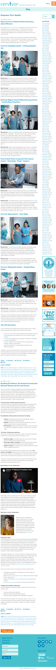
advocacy (6, 367)
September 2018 (46, 177)
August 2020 (45, 143)
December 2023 (46, 76)
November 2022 (46, 98)
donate (27, 579)
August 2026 (45, 23)
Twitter (18, 360)
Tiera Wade (29, 376)
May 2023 (44, 88)
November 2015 (46, 220)
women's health (30, 624)
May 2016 (44, 211)
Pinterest (27, 360)
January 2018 (45, 191)
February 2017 (45, 204)
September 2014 (46, 240)
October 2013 (45, 252)
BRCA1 (5, 616)
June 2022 (44, 106)
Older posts (7, 631)
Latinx (8, 376)
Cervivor (10, 3)
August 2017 (45, 197)
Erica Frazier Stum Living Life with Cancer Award (16, 374)
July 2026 (44, 25)
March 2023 (45, 91)
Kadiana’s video (10, 575)
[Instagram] (43, 645)
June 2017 (44, 199)
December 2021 (46, 116)
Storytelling (18, 623)
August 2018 (45, 179)
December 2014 (46, 235)
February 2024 (45, 73)
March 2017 (45, 202)
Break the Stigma (12, 616)
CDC (23, 618)
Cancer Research (8, 618)
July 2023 (44, 85)
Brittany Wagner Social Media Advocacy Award (20, 367)
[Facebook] (39, 641)
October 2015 (45, 222)
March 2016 (45, 214)
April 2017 (44, 201)
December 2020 (46, 136)
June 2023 (44, 86)
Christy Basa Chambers (31, 371)
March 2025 (45, 52)
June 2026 (44, 27)
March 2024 (45, 71)
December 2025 (46, 37)
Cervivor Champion (24, 369)
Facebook (10, 360)
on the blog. (29, 532)
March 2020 (45, 151)
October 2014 (45, 239)
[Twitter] (43, 641)
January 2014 (45, 247)
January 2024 (45, 75)
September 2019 (46, 159)
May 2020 (44, 148)
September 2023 (46, 81)
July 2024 (44, 65)
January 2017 (45, 206)
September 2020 (46, 141)
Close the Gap (14, 372)
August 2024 (45, 63)
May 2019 (44, 164)
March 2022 (45, 111)
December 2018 (46, 172)
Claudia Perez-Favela (6, 372)
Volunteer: (6, 338)
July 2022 (44, 105)
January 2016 (45, 217)
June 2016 (44, 209)
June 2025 (44, 47)
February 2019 (45, 169)
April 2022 (44, 110)
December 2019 (46, 154)
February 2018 (45, 189)
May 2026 (44, 28)
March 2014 (45, 244)
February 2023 (45, 93)
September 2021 (46, 121)
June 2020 (44, 146)
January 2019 (45, 171)
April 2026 (44, 30)
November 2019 (46, 156)
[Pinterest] (50, 641)
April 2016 (44, 212)
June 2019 (44, 163)
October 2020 (45, 139)
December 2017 (46, 192)
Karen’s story (20, 575)
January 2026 (45, 35)
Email (4, 362)
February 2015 (45, 232)
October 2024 (45, 60)
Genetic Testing (20, 621)
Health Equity (4, 376)
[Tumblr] (39, 645)
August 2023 (45, 83)
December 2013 (46, 249)
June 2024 (44, 67)
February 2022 (45, 113)
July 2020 (44, 144)
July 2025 (44, 45)
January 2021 (45, 134)
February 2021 (45, 133)
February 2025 (45, 53)
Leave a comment (6, 365)
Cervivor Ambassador (14, 369)
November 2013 (46, 250)
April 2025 (44, 50)
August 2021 (45, 123)
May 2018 (44, 184)
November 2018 (46, 174)
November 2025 (46, 38)
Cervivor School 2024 (12, 27)
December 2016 (46, 207)
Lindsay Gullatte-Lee (15, 376)
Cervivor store (17, 579)
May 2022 (44, 108)
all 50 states (16, 554)
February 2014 (45, 245)
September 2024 (46, 62)
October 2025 (45, 40)
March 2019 (45, 168)
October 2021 (45, 120)
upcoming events (10, 582)
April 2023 (44, 90)
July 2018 (44, 181)
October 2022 (45, 100)
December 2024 (46, 57)
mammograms (7, 623)
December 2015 (46, 219)
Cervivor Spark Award (11, 371)
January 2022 (45, 115)
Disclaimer (34, 668)
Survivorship (23, 376)
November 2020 (46, 138)
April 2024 (44, 70)
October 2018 (45, 176)
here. (6, 509)
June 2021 (44, 126)
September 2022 (46, 101)
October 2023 (45, 80)
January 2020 (45, 153)
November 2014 (46, 237)
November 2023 (46, 78)
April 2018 (44, 186)
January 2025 (45, 55)
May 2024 (44, 68)
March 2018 (45, 187)
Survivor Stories (26, 623)
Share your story (31, 599)
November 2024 (46, 58)
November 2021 (46, 118)
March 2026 (45, 32)
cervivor (6, 369)
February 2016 (45, 216)
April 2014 (44, 242)
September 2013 (46, 254)
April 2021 (44, 129)
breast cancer (20, 616)
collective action (29, 619)
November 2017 (46, 194)
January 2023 (45, 95)
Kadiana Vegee (28, 621)
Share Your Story (8, 333)
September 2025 (46, 42)
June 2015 (44, 229)
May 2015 (44, 230)
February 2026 (45, 33)
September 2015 (46, 224)
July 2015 (44, 227)
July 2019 (44, 161)
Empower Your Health (24, 372)
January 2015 (45, 234)
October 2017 (45, 196)
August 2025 (45, 43)
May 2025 (44, 48)
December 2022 (46, 96)
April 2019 (44, 166)
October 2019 (45, 158)
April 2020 (44, 149)
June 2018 (44, 182)
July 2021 (44, 124)
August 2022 (45, 103)
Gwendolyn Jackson (33, 374)
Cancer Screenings (17, 618)
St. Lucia (14, 623)
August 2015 (45, 225)
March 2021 (45, 131)
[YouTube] (46, 641)
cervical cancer (28, 618)
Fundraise (6, 342)
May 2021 (44, 128)
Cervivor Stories (21, 371)
